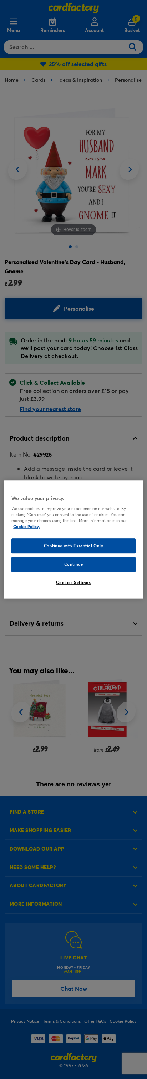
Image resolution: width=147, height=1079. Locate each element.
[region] (73, 539)
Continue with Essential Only (73, 545)
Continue (73, 564)
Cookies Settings (73, 582)
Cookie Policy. (26, 526)
